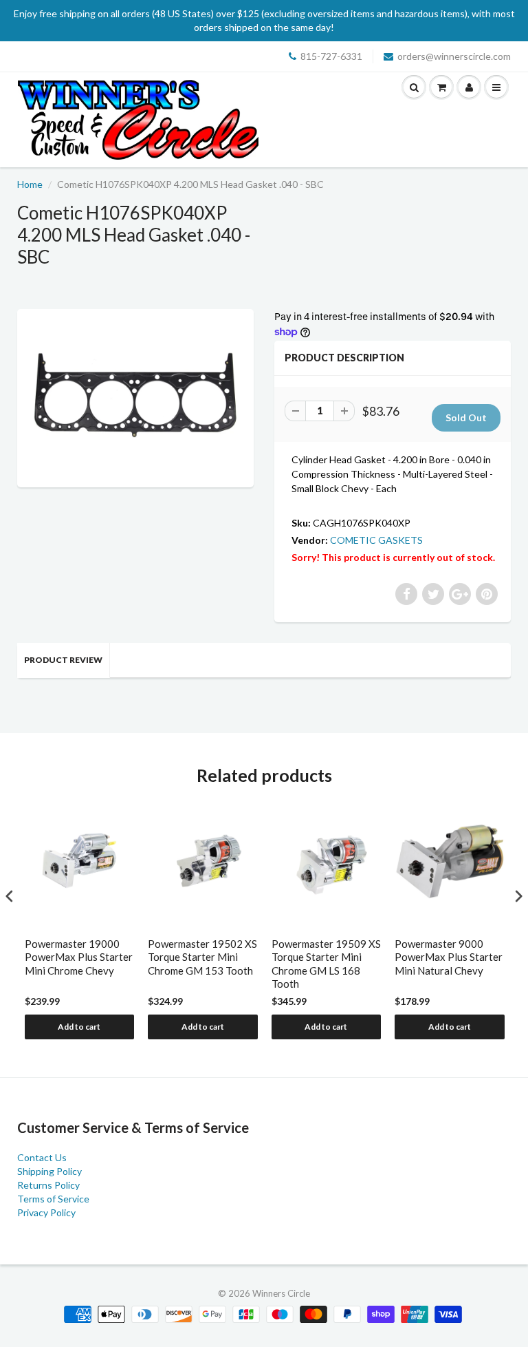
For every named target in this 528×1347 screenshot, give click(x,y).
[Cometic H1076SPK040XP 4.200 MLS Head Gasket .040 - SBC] (135, 396)
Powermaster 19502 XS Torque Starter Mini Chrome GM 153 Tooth (202, 957)
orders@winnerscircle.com (454, 56)
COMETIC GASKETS (376, 540)
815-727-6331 (331, 56)
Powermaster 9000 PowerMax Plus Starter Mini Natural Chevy (449, 957)
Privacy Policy (46, 1212)
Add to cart (79, 1026)
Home (30, 184)
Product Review (63, 660)
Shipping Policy (49, 1171)
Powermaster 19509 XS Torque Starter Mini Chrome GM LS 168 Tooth (326, 963)
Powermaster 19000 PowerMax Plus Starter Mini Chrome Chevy (79, 957)
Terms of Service (53, 1199)
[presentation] (9, 895)
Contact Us (42, 1157)
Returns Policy (48, 1185)
